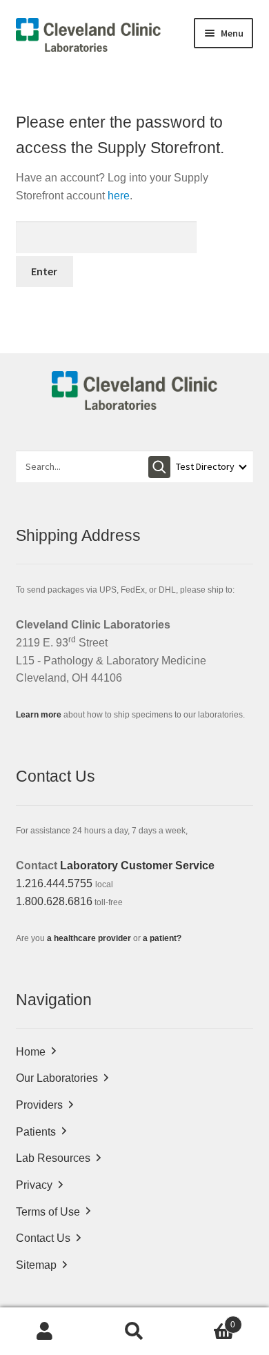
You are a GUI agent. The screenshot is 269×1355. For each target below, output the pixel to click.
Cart (207, 1320)
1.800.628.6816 (54, 901)
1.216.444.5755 (54, 883)
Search (134, 1331)
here (119, 195)
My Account (45, 1331)
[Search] (159, 467)
